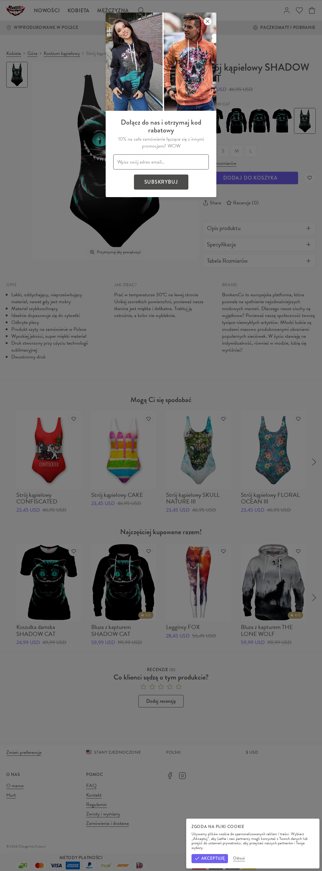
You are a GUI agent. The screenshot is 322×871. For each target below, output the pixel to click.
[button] (161, 435)
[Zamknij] (207, 21)
